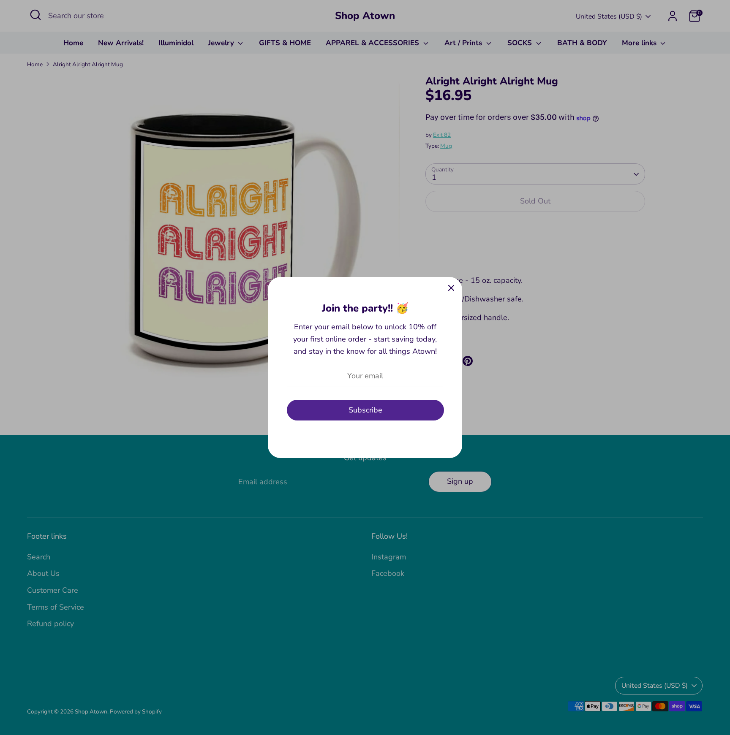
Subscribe (365, 410)
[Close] (451, 288)
